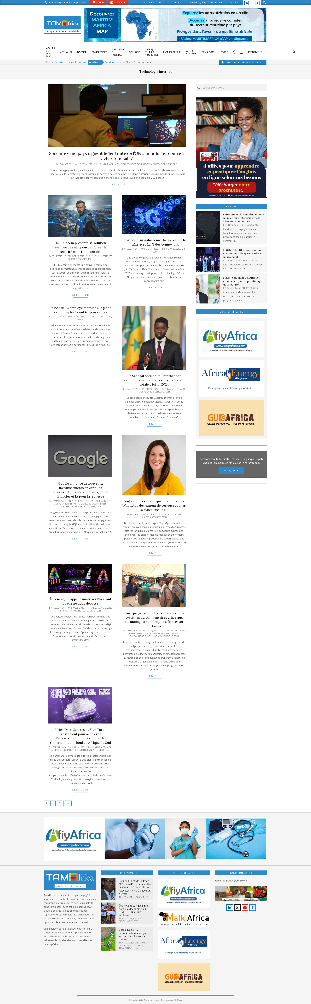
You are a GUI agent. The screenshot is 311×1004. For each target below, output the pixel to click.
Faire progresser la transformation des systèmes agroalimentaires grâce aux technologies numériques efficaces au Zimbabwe (154, 619)
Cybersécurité (128, 164)
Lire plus (117, 184)
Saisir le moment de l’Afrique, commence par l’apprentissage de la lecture (242, 281)
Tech (175, 164)
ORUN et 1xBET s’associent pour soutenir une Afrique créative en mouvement (243, 253)
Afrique (137, 918)
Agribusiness (136, 633)
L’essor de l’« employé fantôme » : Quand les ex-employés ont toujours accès (80, 310)
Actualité (114, 164)
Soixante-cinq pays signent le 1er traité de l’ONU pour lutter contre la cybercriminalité (117, 156)
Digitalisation (144, 164)
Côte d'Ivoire (139, 942)
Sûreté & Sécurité (162, 164)
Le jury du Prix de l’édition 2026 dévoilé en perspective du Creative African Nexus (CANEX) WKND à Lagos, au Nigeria (135, 887)
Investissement (126, 948)
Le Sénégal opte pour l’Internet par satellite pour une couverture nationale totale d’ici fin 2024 (154, 380)
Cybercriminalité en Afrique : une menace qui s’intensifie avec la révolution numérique (243, 218)
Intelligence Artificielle (72, 506)
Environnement (138, 636)
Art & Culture (140, 897)
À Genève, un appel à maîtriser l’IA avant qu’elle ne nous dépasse (80, 601)
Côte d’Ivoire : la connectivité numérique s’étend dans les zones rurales (133, 934)
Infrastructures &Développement (88, 503)
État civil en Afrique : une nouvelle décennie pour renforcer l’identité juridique (133, 910)
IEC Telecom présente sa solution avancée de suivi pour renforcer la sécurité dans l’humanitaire (80, 247)
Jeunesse (90, 506)
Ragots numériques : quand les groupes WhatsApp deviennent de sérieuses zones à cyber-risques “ (154, 505)
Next (67, 803)
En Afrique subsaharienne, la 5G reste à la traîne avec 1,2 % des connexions (154, 242)
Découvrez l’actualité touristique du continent (65, 62)
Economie (139, 945)
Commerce (56, 749)
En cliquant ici (231, 470)
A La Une (104, 164)
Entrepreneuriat (170, 633)
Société (91, 610)
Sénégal (159, 391)
